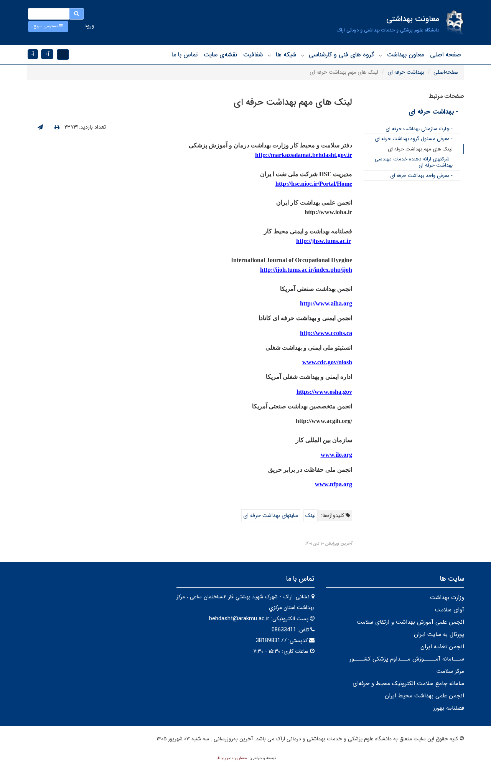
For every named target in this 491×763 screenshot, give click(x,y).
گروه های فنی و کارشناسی (341, 54)
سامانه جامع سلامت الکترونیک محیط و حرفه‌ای (408, 683)
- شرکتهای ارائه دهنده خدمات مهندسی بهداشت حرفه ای (414, 162)
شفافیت (253, 54)
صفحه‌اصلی (445, 72)
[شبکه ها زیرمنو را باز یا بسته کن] (269, 55)
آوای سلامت (449, 609)
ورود (89, 25)
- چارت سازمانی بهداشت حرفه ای (419, 129)
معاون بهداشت (405, 54)
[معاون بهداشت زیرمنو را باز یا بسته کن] (380, 55)
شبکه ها (286, 54)
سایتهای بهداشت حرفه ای (270, 515)
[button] (48, 26)
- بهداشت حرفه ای (433, 112)
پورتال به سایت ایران (439, 634)
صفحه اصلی (445, 54)
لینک (310, 515)
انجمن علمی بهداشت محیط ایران (424, 695)
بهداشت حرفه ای (405, 72)
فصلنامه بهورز (448, 708)
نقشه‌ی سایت (220, 54)
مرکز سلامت (450, 671)
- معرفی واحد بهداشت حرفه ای (421, 176)
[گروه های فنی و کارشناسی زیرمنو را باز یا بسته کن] (302, 55)
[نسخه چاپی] (56, 127)
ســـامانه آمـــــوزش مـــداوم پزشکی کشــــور (406, 659)
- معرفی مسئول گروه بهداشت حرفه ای (414, 139)
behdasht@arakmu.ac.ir (239, 618)
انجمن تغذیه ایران (442, 646)
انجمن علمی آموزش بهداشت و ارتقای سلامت (410, 622)
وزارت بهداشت (447, 597)
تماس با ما (184, 54)
